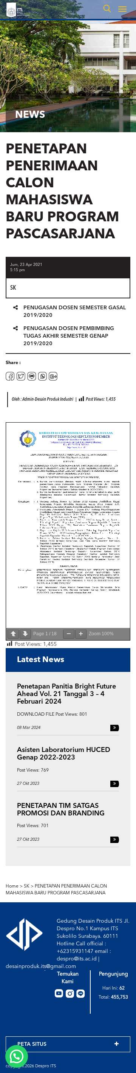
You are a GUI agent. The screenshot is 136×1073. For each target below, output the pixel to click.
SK (26, 886)
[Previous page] (13, 634)
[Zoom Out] (68, 634)
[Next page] (25, 634)
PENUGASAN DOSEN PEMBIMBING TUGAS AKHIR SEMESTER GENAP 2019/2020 (68, 336)
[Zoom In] (81, 634)
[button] (16, 1056)
